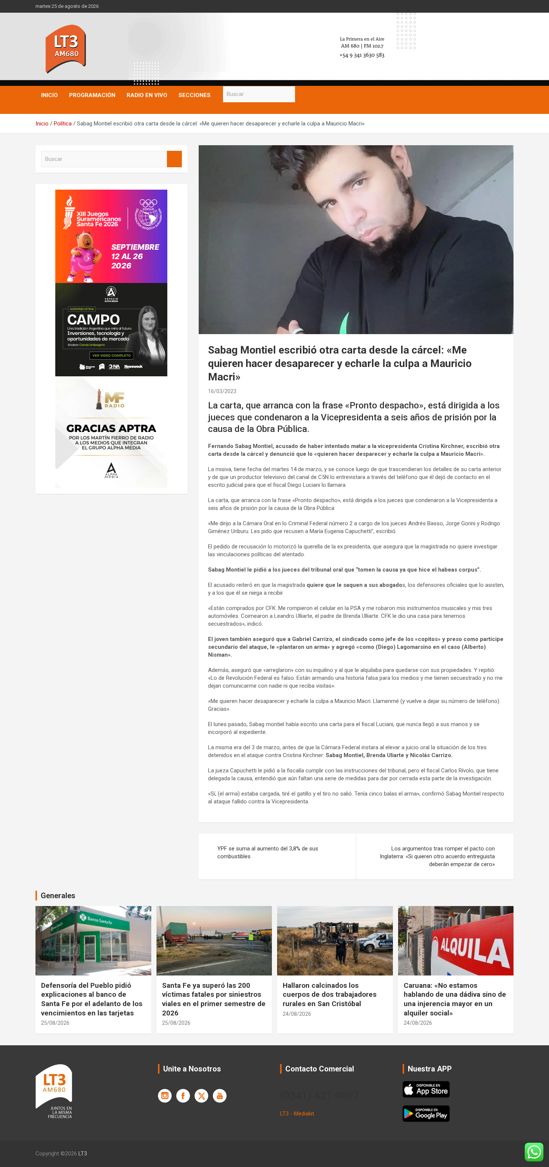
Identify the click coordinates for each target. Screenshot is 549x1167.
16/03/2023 (222, 391)
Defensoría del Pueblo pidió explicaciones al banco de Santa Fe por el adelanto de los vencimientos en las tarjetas (91, 999)
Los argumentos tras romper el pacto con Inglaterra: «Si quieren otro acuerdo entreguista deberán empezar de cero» (437, 856)
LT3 (82, 1153)
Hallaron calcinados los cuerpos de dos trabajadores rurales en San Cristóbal (329, 994)
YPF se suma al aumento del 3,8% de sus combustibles (267, 852)
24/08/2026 (297, 1014)
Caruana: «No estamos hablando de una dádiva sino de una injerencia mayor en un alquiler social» (455, 999)
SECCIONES (195, 95)
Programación (92, 95)
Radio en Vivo (147, 95)
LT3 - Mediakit (297, 1113)
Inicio (49, 95)
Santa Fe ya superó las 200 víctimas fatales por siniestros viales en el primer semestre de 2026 (214, 999)
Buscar (302, 94)
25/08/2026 (55, 1023)
